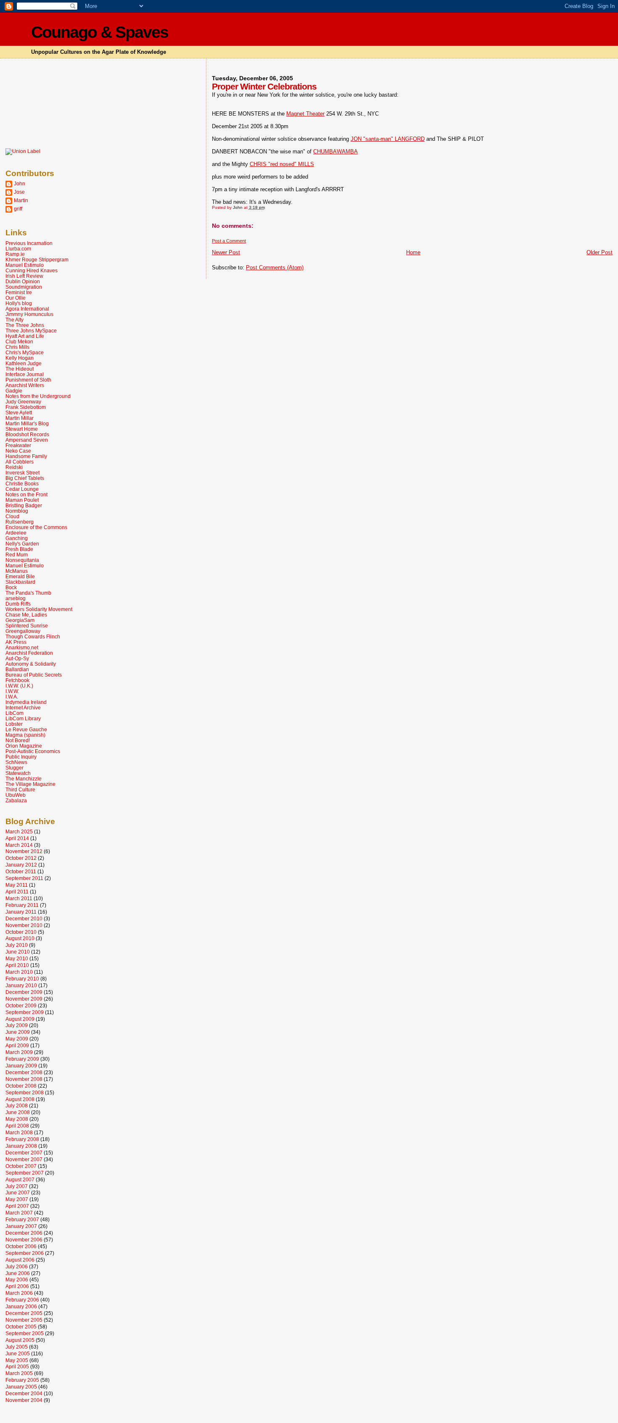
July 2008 (16, 1105)
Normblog (16, 511)
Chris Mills (17, 347)
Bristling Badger (23, 505)
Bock (11, 587)
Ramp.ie (15, 254)
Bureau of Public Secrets (33, 674)
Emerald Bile (20, 576)
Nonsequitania (22, 560)
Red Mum (16, 554)
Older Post (599, 252)
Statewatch (18, 773)
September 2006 (24, 1253)
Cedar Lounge (22, 489)
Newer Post (226, 252)
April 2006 (17, 1286)
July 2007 (16, 1186)
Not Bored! (17, 740)
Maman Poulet (22, 500)
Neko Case (18, 450)
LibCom (14, 713)
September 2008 (24, 1092)
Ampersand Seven (26, 440)
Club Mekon (19, 341)
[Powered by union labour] (22, 151)
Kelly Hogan (19, 358)
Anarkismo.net (21, 647)
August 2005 (19, 1340)
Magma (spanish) (25, 735)
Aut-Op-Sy (17, 658)
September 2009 (24, 1012)
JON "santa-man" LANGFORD (388, 139)
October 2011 (20, 871)
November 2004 (23, 1400)
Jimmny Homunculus (29, 314)
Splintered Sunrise (26, 625)
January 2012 (21, 864)
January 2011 (21, 911)
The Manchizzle (23, 778)
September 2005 (24, 1333)
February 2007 (22, 1219)
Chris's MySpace (24, 352)
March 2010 (19, 972)
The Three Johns (24, 325)
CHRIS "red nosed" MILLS (282, 164)
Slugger (14, 767)
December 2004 (23, 1393)
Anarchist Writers (24, 385)
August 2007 (19, 1179)
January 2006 (21, 1306)
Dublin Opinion (22, 281)
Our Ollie (15, 297)
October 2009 (21, 1005)
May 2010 (16, 958)
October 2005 (21, 1326)
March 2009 (19, 1052)
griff (18, 208)
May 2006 (16, 1279)
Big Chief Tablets (24, 478)
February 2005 (22, 1380)
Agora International (27, 308)
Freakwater (18, 445)
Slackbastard (20, 582)
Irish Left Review (24, 276)
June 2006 (17, 1273)
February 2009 (22, 1059)
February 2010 (22, 978)
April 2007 (17, 1206)
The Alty (14, 319)
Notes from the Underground (38, 396)
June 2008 (17, 1112)
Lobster (14, 724)
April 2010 (17, 965)
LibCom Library (23, 718)
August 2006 (19, 1259)
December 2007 (23, 1152)
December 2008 (23, 1072)
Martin (21, 200)
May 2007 (16, 1199)
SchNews (16, 762)
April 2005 (17, 1366)
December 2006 (23, 1233)
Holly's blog (18, 303)
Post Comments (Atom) (275, 267)
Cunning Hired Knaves (31, 270)
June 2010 (17, 951)
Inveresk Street (22, 472)
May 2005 (16, 1360)
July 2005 (16, 1346)
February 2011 (22, 905)
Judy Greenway (23, 401)
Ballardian (17, 669)
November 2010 (23, 925)
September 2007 (24, 1172)
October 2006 (21, 1246)
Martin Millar (19, 418)
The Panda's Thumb (28, 593)
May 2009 (16, 1038)
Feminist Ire (18, 292)
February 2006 (22, 1299)
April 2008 (17, 1125)
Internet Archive (23, 707)
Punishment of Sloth (28, 379)
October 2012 (21, 858)
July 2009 (16, 1025)
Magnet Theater (305, 114)
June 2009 (17, 1032)
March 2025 (19, 831)
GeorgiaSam (19, 620)
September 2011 (24, 878)
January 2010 (21, 985)
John (19, 183)
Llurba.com (18, 248)
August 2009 (19, 1019)
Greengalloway (22, 631)
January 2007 (21, 1226)
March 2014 (19, 845)
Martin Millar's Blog (27, 423)
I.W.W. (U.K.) (19, 685)
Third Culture (20, 789)
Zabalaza (16, 800)
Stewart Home (21, 429)
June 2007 (17, 1192)
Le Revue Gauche (26, 729)
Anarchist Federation (29, 653)
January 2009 (21, 1065)
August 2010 (19, 938)
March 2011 (18, 898)
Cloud (12, 516)
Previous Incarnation (29, 243)
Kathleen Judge (23, 363)
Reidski (14, 467)
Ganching (16, 538)
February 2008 (22, 1139)
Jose (19, 192)
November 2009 (23, 998)
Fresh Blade (19, 549)
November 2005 (23, 1320)
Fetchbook (17, 680)
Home (413, 252)
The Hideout (19, 369)
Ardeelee (15, 532)
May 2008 (16, 1119)
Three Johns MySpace (31, 330)
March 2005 (19, 1373)
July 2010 (16, 945)
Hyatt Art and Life (24, 336)
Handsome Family (26, 456)
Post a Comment (229, 240)
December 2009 (23, 992)
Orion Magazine (23, 745)
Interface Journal (24, 374)
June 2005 (17, 1353)
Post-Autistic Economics (32, 751)
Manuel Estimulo (24, 265)
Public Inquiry (21, 756)
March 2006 (19, 1293)
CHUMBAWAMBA (335, 151)
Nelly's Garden (22, 543)
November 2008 (23, 1079)
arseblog (15, 598)
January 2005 (21, 1386)
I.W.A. (11, 696)
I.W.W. (12, 691)
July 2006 (16, 1266)
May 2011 (16, 885)
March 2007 (19, 1212)
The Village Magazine (30, 784)
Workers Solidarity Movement (38, 609)
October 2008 (21, 1085)
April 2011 (17, 891)
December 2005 (23, 1313)
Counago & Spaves (99, 32)
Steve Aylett (18, 412)
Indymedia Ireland (26, 702)
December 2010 (23, 918)
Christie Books (22, 483)
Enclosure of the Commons (36, 527)
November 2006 (23, 1239)
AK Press (15, 642)
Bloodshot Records (27, 434)
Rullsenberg (19, 521)
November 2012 (23, 851)
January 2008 (21, 1146)
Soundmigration (23, 287)
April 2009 (17, 1045)
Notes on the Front (26, 494)
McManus (16, 571)
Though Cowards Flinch (32, 636)
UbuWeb (15, 795)
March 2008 (19, 1132)
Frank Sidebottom (25, 407)
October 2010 (21, 932)
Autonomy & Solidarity (30, 664)
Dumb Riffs (18, 603)
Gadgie (13, 390)
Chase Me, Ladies (26, 614)
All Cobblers (19, 461)
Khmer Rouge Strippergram (37, 259)
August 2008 (19, 1099)
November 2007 (23, 1159)
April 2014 (17, 838)
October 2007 (21, 1166)
